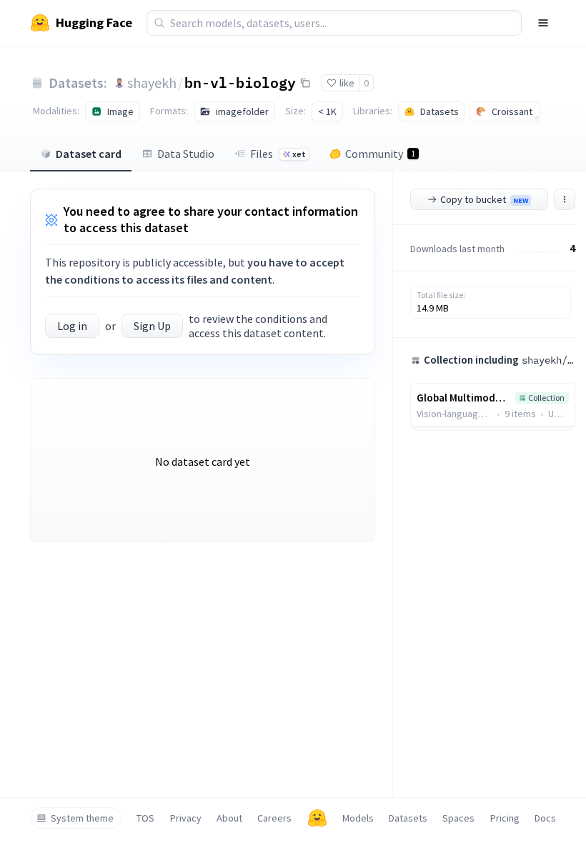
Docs (545, 818)
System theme (82, 818)
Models (358, 818)
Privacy (186, 818)
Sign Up (152, 326)
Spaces (458, 818)
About (229, 818)
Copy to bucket (484, 199)
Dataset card (88, 153)
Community (380, 153)
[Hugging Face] (317, 818)
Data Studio (185, 153)
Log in (72, 326)
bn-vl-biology (240, 82)
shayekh (152, 82)
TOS (145, 818)
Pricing (505, 818)
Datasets (408, 818)
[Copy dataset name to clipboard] (305, 83)
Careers (274, 818)
